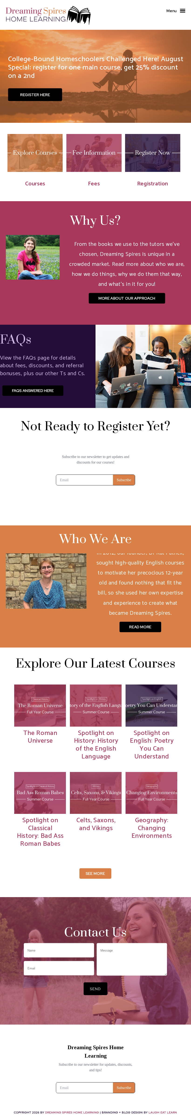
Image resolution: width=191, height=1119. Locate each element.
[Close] (124, 524)
